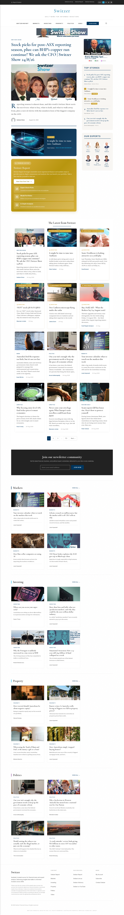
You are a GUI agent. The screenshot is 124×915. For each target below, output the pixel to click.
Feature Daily (86, 404)
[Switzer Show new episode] (62, 32)
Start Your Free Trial (22, 181)
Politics (70, 23)
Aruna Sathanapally (54, 375)
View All (76, 488)
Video (80, 23)
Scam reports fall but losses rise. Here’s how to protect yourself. (93, 410)
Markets (36, 23)
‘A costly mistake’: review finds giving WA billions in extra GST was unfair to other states (63, 843)
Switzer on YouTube (79, 886)
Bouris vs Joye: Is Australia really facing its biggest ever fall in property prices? (63, 708)
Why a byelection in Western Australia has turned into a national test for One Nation (62, 802)
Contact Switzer (100, 882)
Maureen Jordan (53, 429)
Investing (47, 23)
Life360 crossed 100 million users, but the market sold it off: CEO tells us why (63, 515)
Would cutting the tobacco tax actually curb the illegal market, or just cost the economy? (26, 843)
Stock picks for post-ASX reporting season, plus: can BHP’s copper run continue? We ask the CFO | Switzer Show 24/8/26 (41, 52)
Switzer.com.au (69, 1)
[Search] (106, 23)
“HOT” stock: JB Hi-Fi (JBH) (28, 307)
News (18, 353)
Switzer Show (21, 120)
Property (59, 23)
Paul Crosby (20, 426)
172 (66, 438)
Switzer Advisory (89, 1)
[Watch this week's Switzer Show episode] (97, 50)
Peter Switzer (85, 428)
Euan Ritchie (20, 377)
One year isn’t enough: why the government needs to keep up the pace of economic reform (96, 120)
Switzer (62, 11)
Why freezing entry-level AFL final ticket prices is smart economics (29, 410)
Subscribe (93, 23)
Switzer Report (79, 1)
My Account (99, 874)
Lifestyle (20, 404)
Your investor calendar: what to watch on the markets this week (94, 359)
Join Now (77, 467)
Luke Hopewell (86, 373)
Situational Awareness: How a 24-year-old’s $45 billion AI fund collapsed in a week (61, 653)
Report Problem (17, 2)
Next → (73, 438)
